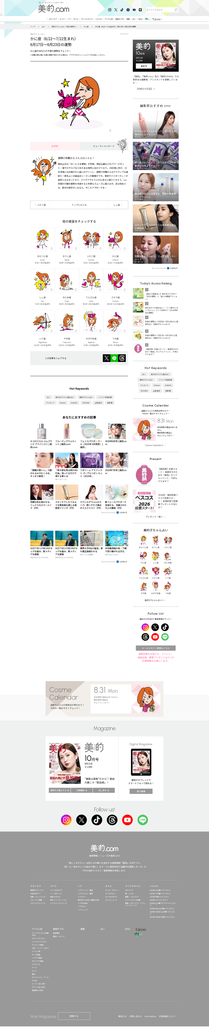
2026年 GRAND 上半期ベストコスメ (162, 912)
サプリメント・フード (40, 977)
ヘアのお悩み (83, 903)
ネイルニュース (111, 900)
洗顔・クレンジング (37, 896)
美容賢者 (56, 933)
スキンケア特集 (36, 900)
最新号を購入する (58, 790)
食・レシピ (129, 893)
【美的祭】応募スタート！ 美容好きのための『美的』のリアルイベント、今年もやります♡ (168, 475)
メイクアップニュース (58, 903)
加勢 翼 (109, 402)
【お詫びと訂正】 (145, 88)
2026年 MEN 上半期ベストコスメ (162, 908)
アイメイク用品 (37, 945)
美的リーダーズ (59, 936)
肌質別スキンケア (37, 890)
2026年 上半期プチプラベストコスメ (162, 904)
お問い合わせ (135, 1016)
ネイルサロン (110, 893)
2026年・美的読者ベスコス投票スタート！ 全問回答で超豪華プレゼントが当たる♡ (168, 501)
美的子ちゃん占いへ (154, 600)
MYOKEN (86, 402)
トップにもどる (79, 204)
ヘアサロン (82, 906)
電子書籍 (141, 791)
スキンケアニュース (37, 903)
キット (34, 971)
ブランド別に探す (38, 987)
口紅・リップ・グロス (40, 948)
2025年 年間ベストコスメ (159, 896)
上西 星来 (98, 402)
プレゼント (50, 402)
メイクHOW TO (56, 890)
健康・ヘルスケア (132, 896)
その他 (34, 980)
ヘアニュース (83, 909)
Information (150, 1016)
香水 (33, 974)
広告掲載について (167, 1016)
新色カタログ (55, 896)
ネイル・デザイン (112, 890)
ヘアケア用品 (37, 958)
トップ (32, 26)
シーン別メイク (56, 893)
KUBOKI (74, 402)
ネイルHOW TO (111, 896)
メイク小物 (36, 951)
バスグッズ (36, 964)
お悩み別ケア (35, 893)
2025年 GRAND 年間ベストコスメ (162, 917)
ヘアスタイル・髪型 (85, 893)
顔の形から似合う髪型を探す (89, 900)
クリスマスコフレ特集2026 (40, 934)
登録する (74, 1016)
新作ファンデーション (58, 900)
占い (43, 26)
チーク (34, 967)
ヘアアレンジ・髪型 (85, 890)
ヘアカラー (82, 896)
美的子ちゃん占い (86, 397)
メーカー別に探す (38, 983)
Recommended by (108, 512)
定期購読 (80, 790)
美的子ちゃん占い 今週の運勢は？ (64, 26)
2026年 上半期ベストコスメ (160, 890)
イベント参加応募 (105, 397)
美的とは (122, 1016)
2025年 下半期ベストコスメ (160, 893)
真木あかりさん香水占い (65, 397)
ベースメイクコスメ (39, 941)
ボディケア (129, 890)
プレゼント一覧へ (154, 516)
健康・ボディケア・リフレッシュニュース (135, 904)
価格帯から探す (38, 990)
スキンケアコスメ (38, 938)
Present (63, 402)
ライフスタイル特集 (132, 900)
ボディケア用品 (37, 961)
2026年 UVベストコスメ (159, 900)
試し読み (102, 790)
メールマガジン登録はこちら (156, 648)
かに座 (86, 26)
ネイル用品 (36, 954)
